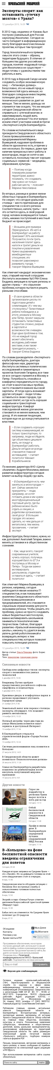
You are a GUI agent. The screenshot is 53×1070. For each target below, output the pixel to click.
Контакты (7, 932)
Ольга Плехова (24, 652)
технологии (13, 657)
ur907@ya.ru (9, 1050)
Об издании (8, 929)
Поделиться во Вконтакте (27, 24)
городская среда (28, 657)
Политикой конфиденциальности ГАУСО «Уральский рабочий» (23, 957)
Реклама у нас (10, 935)
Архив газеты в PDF (12, 938)
